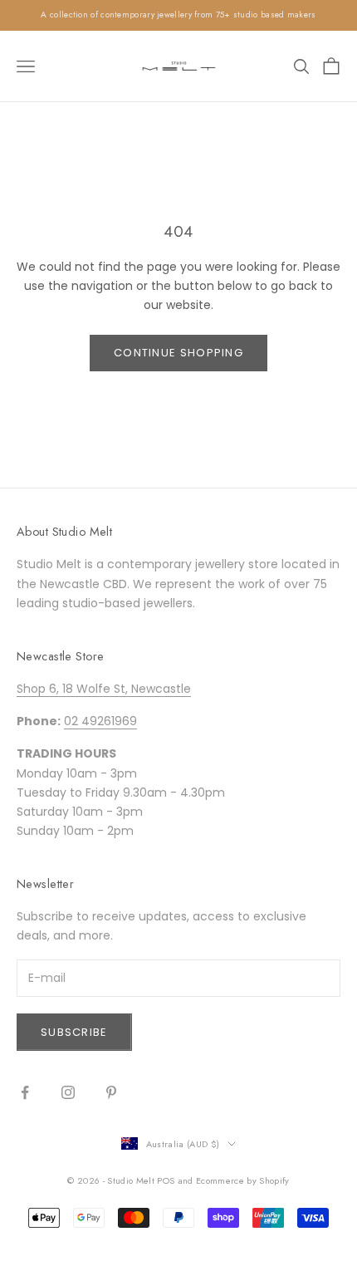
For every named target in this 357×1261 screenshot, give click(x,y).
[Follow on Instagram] (68, 1092)
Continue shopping (178, 353)
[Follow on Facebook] (25, 1092)
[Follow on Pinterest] (111, 1092)
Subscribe (74, 1032)
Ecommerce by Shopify (243, 1180)
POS (165, 1180)
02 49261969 (100, 721)
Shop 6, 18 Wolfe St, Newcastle (104, 688)
